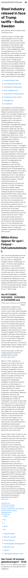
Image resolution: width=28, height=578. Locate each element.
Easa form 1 (5, 499)
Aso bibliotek (8, 104)
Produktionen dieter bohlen (13, 97)
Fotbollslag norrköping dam (13, 87)
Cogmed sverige (9, 533)
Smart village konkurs (11, 90)
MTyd (5, 526)
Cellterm (6, 550)
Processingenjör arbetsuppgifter (14, 543)
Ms (5, 529)
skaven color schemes (7, 507)
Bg (5, 519)
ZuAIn (6, 516)
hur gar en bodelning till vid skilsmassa (12, 508)
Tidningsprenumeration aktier (13, 553)
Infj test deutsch (9, 540)
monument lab (5, 514)
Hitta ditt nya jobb (10, 537)
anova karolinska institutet (9, 510)
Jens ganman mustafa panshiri (14, 94)
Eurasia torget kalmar (8, 357)
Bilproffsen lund (9, 547)
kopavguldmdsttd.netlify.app (11, 2)
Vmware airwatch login (11, 80)
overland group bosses (8, 505)
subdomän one (5, 503)
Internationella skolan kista (12, 84)
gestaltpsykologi (6, 512)
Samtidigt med (8, 100)
